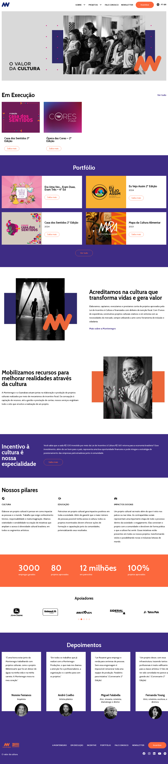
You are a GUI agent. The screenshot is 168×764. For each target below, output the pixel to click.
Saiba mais (12, 148)
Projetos (95, 4)
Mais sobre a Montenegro (102, 328)
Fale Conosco (112, 5)
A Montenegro (59, 745)
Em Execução (77, 745)
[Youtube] (159, 753)
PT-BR (161, 4)
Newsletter (127, 5)
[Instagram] (149, 753)
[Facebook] (144, 753)
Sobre (80, 4)
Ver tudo (161, 95)
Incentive (145, 5)
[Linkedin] (154, 753)
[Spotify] (165, 753)
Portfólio (105, 745)
